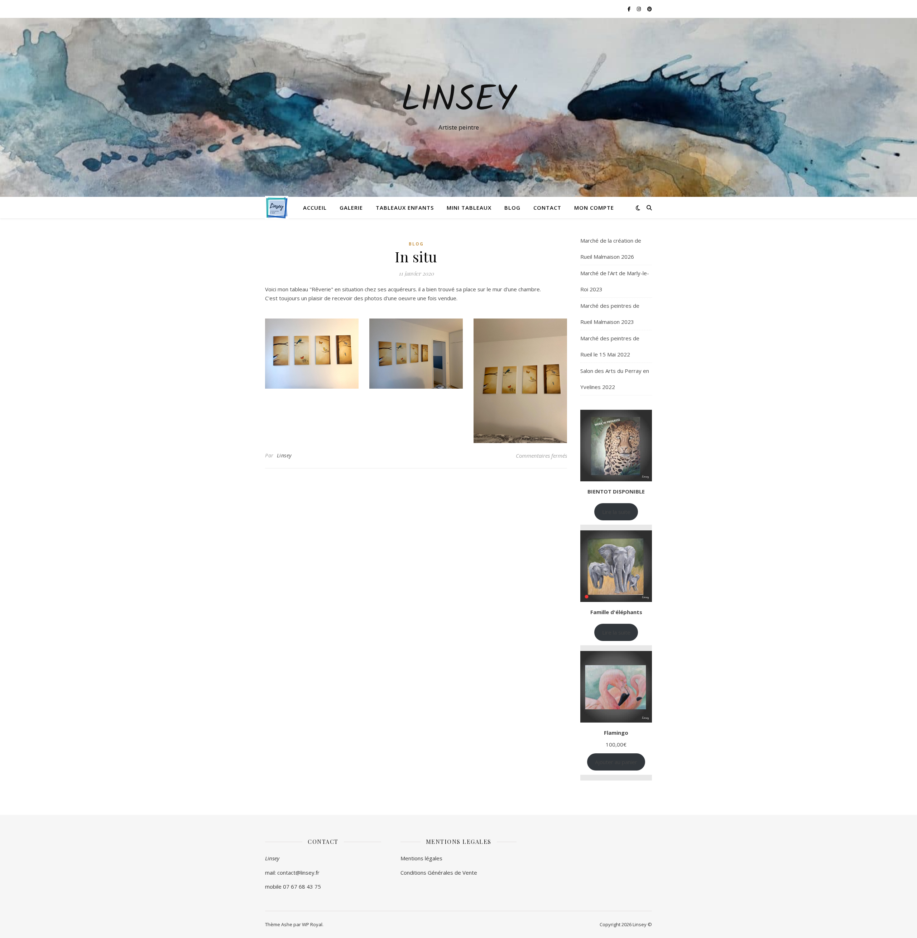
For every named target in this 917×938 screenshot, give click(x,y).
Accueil (315, 207)
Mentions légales (421, 858)
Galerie (351, 207)
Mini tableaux (469, 207)
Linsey (458, 101)
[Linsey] (276, 207)
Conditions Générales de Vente (438, 872)
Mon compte (594, 207)
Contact (547, 207)
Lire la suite (616, 511)
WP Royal (312, 924)
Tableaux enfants (405, 207)
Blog (512, 207)
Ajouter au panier (616, 762)
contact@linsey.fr (298, 872)
